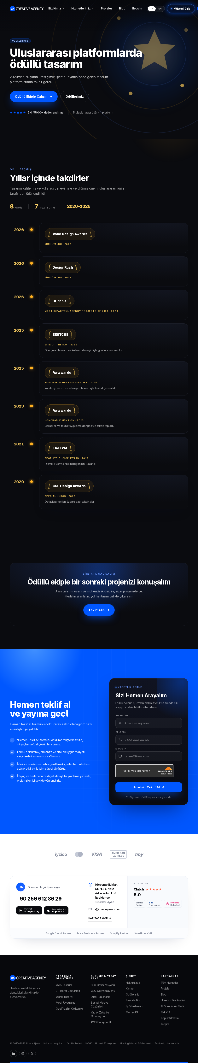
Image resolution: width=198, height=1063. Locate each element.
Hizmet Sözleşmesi (106, 1043)
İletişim (137, 8)
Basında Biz (133, 1000)
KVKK (88, 1043)
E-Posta (120, 749)
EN (160, 8)
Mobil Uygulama (65, 1002)
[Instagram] (22, 1053)
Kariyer (130, 988)
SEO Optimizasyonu (103, 985)
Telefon (120, 732)
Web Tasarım (64, 985)
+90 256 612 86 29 (46, 899)
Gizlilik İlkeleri (74, 1043)
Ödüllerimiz (75, 96)
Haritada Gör (100, 918)
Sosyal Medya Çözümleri (99, 1004)
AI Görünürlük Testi (172, 1006)
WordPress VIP (65, 996)
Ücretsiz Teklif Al (149, 787)
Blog (122, 8)
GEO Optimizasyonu (103, 990)
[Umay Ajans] (27, 8)
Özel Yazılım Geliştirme (69, 1008)
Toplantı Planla (170, 1018)
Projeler (106, 8)
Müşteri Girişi (182, 8)
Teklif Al (166, 1012)
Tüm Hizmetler (169, 982)
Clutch (139, 889)
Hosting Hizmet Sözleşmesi (135, 1043)
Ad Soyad (121, 715)
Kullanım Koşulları (53, 1043)
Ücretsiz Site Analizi (173, 1000)
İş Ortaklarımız (134, 1006)
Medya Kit (132, 1012)
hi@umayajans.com (106, 909)
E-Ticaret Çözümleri (68, 990)
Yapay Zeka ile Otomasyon (100, 1014)
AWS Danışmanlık (101, 1022)
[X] (32, 1053)
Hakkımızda (133, 982)
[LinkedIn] (13, 1053)
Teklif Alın (99, 610)
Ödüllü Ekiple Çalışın (34, 97)
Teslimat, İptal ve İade (166, 1043)
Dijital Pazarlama (100, 996)
